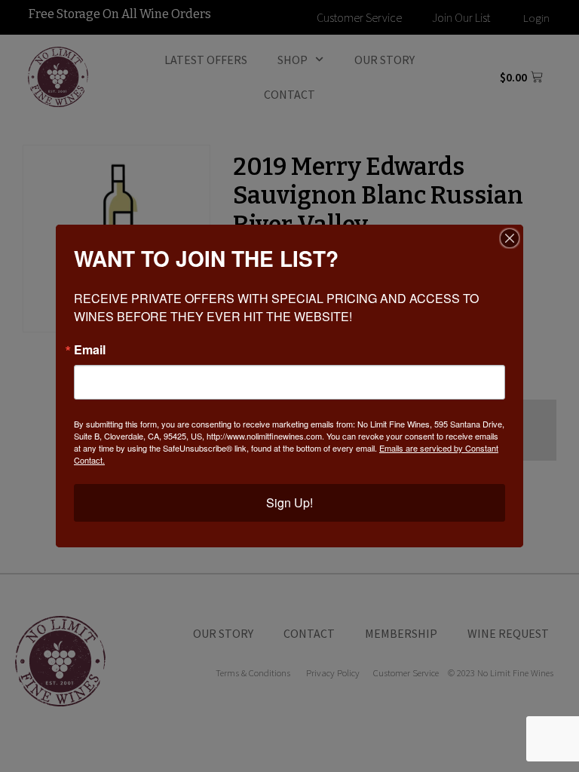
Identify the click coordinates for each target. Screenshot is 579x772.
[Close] (510, 238)
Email (90, 350)
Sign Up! (289, 502)
